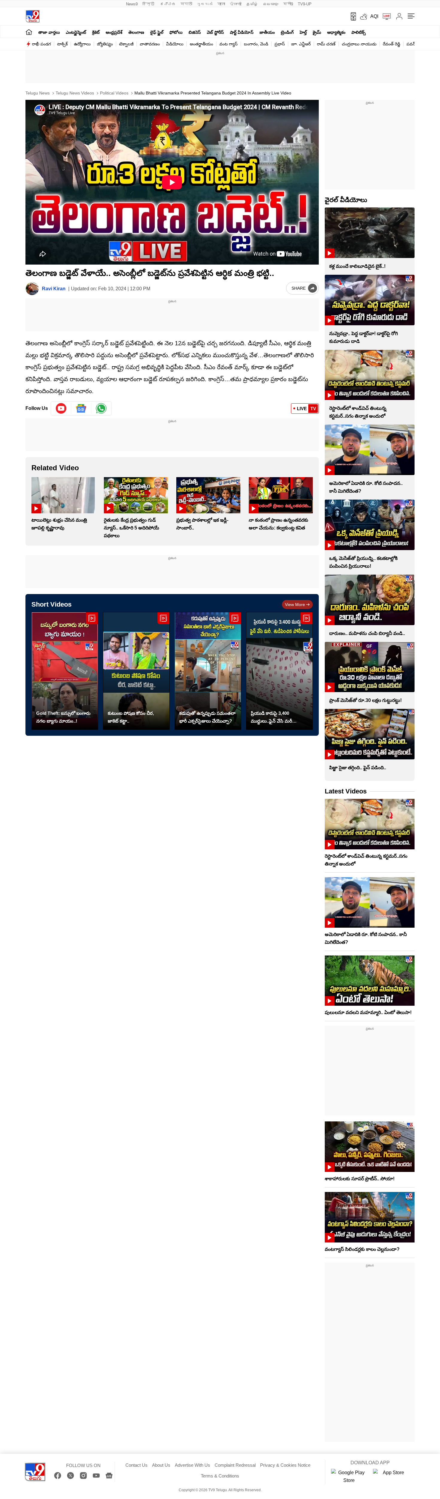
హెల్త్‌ (303, 32)
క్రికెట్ (96, 32)
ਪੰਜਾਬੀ (236, 4)
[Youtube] (61, 408)
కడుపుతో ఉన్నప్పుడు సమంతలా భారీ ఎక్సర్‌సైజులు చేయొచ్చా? (207, 717)
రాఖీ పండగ (41, 44)
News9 (132, 4)
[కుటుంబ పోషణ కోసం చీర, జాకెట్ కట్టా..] (136, 671)
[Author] (32, 288)
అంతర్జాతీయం (201, 44)
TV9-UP (305, 4)
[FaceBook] (57, 1475)
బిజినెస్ (195, 32)
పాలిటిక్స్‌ (358, 32)
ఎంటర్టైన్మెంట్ (76, 32)
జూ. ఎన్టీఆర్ (301, 44)
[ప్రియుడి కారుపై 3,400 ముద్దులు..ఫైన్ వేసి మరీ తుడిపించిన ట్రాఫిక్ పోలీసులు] (279, 671)
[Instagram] (83, 1475)
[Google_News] (81, 408)
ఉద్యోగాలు (82, 44)
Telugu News (37, 93)
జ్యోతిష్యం (105, 44)
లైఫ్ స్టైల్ (156, 32)
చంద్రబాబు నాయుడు (359, 44)
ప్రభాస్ (279, 44)
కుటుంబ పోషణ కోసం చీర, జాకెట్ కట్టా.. (131, 717)
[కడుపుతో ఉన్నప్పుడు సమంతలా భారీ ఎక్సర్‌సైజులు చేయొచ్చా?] (208, 671)
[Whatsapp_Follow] (101, 408)
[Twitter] (70, 1475)
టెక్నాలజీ (126, 44)
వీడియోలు (174, 44)
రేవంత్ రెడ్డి (391, 44)
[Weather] (363, 16)
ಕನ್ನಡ (168, 4)
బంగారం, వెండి (256, 44)
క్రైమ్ (317, 32)
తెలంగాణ (136, 32)
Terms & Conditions (220, 1475)
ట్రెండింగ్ (287, 32)
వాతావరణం (150, 44)
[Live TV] (384, 16)
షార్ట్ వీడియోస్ (242, 32)
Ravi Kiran (54, 288)
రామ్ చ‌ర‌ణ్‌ (326, 44)
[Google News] (109, 1475)
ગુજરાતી (205, 4)
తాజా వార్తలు (49, 32)
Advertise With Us (192, 1465)
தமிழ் (252, 4)
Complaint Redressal (235, 1465)
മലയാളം (270, 4)
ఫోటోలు (176, 32)
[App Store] (391, 1476)
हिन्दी (148, 4)
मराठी (186, 4)
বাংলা (221, 4)
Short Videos (51, 604)
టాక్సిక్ (62, 44)
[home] (28, 32)
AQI (374, 16)
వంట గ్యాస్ (228, 44)
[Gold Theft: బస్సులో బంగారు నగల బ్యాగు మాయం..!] (65, 671)
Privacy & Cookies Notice (285, 1465)
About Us (161, 1465)
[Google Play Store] (349, 1476)
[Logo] (32, 16)
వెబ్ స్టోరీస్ (215, 32)
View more (295, 604)
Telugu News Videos (74, 93)
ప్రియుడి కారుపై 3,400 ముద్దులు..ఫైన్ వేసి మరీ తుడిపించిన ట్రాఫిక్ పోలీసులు (276, 718)
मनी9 (288, 4)
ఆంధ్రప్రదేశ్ (114, 32)
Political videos (113, 93)
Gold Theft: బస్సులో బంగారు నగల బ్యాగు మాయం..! (63, 717)
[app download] (351, 16)
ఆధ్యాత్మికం (336, 32)
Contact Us (136, 1465)
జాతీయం (267, 32)
